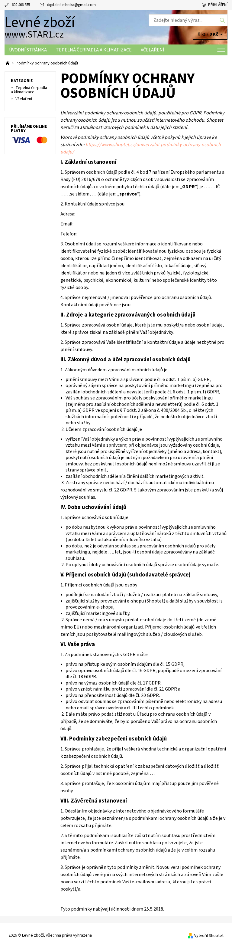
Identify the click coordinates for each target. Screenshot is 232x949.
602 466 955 (21, 5)
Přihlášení (217, 5)
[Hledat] (222, 20)
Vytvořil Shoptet (209, 936)
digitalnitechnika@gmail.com (71, 5)
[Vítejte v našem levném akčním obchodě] (8, 63)
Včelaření (152, 50)
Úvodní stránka (28, 50)
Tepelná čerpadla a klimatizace (94, 50)
